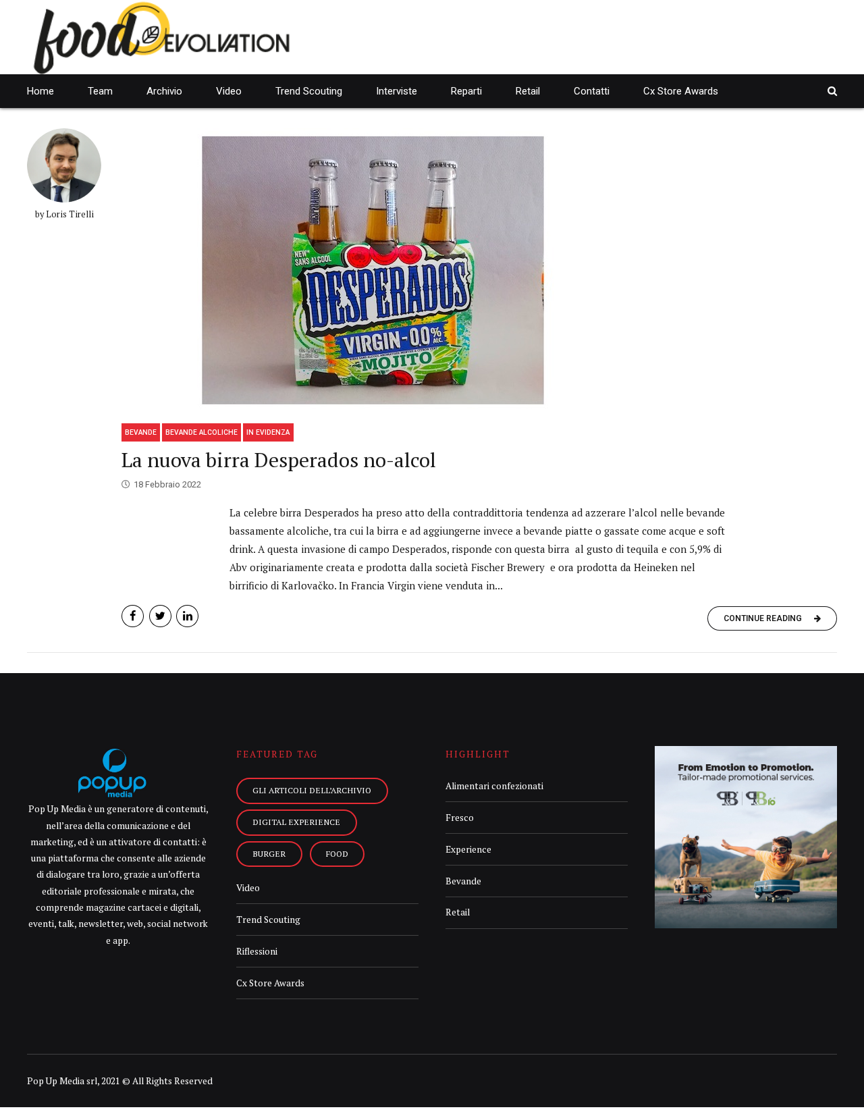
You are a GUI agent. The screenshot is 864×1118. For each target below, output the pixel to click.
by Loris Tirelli (64, 214)
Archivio (164, 91)
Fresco (460, 817)
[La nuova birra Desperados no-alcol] (479, 270)
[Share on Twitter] (160, 616)
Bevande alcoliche (201, 432)
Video (229, 91)
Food (337, 853)
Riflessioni (256, 951)
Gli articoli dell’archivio (311, 789)
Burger (269, 853)
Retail (528, 91)
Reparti (466, 91)
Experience (468, 849)
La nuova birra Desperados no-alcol (279, 459)
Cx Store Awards (680, 91)
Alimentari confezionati (494, 786)
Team (100, 91)
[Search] (832, 91)
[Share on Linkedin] (187, 616)
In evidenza (268, 432)
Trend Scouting (308, 91)
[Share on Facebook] (133, 616)
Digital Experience (296, 821)
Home (40, 91)
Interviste (396, 91)
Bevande (141, 432)
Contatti (592, 91)
